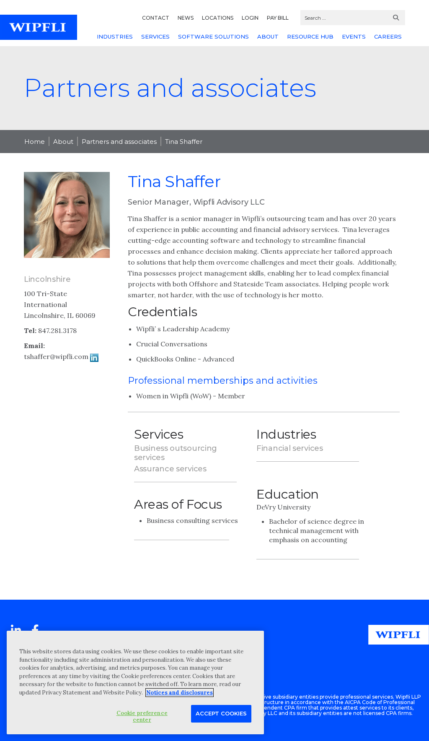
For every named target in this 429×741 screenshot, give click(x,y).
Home (34, 142)
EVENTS (354, 36)
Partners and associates (119, 142)
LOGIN (250, 18)
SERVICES (155, 36)
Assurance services (170, 468)
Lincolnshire (47, 279)
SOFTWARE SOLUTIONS (213, 36)
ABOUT (268, 36)
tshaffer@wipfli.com (56, 356)
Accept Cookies (221, 713)
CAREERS (388, 36)
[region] (135, 682)
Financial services (289, 448)
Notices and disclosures (179, 692)
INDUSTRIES (115, 36)
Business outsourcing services (175, 453)
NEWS (186, 18)
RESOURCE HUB (310, 36)
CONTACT (155, 18)
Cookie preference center (142, 716)
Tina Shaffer (183, 142)
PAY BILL (278, 18)
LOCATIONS (217, 18)
